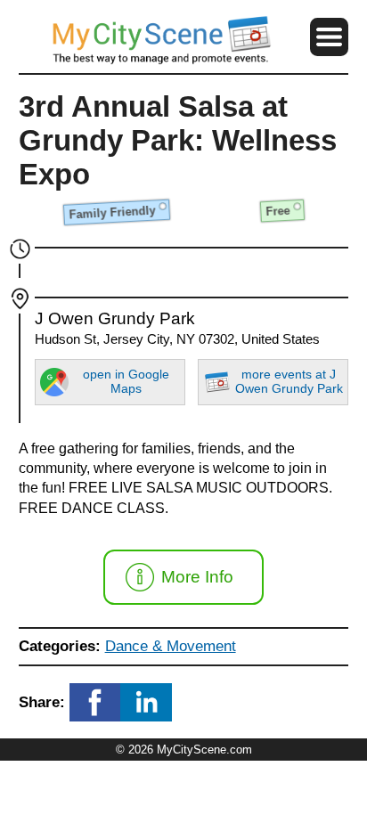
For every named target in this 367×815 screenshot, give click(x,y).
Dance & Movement (170, 646)
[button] (329, 37)
